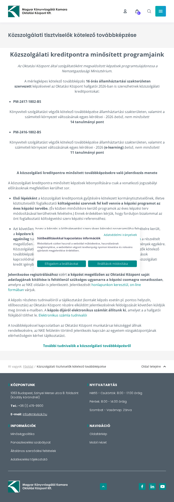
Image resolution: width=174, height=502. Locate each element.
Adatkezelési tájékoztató (29, 459)
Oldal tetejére (151, 366)
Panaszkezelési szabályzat (31, 442)
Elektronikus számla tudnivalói (63, 315)
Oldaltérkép (98, 434)
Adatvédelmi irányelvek (120, 235)
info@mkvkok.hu (35, 414)
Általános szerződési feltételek (33, 451)
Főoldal (28, 366)
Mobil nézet (98, 442)
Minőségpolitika (22, 434)
